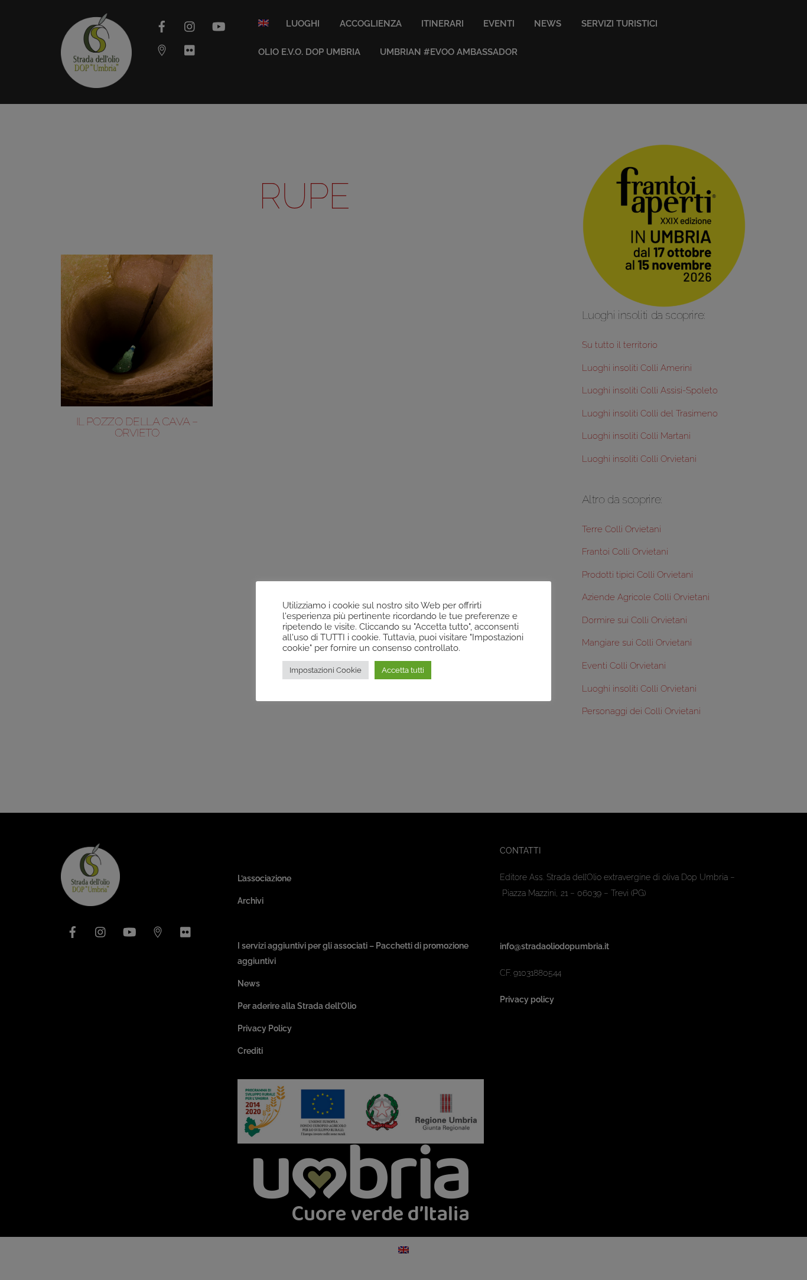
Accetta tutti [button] (403, 670)
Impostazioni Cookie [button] (325, 670)
